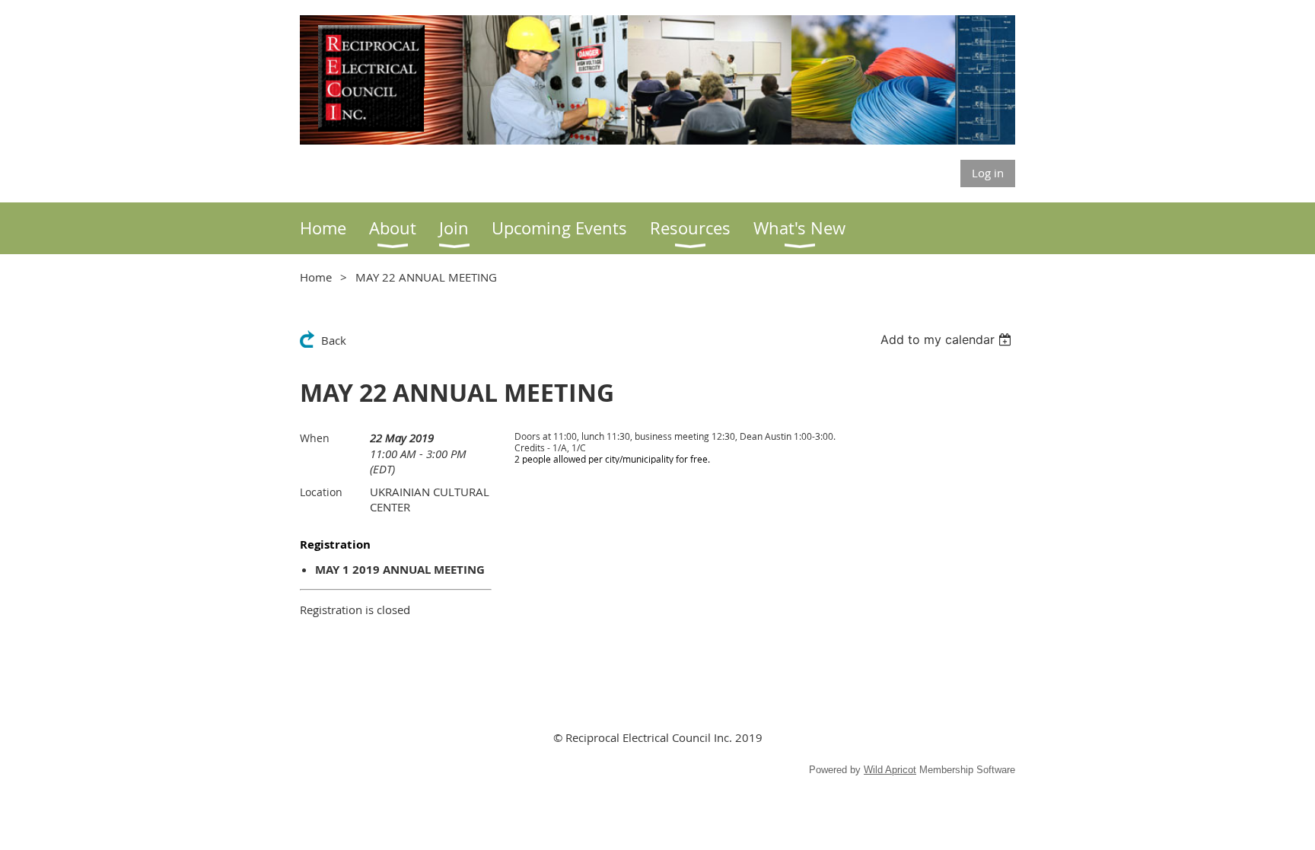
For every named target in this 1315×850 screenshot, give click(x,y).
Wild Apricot (890, 769)
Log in (988, 172)
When (315, 438)
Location (321, 492)
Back (333, 340)
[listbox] (947, 339)
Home (316, 277)
